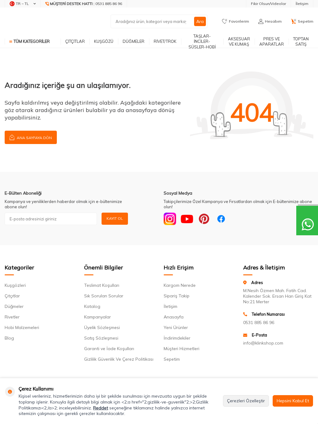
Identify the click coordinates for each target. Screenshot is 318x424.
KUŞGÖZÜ (103, 41)
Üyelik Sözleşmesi (102, 327)
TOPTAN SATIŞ (301, 41)
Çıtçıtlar (12, 296)
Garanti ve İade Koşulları (109, 348)
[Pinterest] (204, 219)
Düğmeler (14, 306)
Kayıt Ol (115, 218)
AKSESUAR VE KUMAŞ (239, 41)
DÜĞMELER (133, 41)
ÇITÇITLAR (75, 41)
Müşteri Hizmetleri (181, 348)
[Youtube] (187, 219)
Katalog (92, 306)
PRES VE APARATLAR (271, 41)
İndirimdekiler (177, 338)
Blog (9, 338)
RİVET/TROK (165, 41)
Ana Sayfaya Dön (34, 137)
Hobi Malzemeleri (22, 327)
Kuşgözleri (15, 285)
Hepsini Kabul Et (293, 401)
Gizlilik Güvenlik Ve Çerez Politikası (118, 359)
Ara (200, 21)
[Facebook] (221, 219)
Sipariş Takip (176, 296)
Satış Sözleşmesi (101, 338)
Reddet (100, 408)
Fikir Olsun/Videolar (268, 3)
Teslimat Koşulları (101, 285)
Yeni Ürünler (176, 327)
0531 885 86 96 (258, 322)
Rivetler (12, 317)
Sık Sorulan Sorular (103, 296)
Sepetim (172, 359)
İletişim (302, 3)
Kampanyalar (97, 317)
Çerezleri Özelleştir (246, 401)
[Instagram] (170, 219)
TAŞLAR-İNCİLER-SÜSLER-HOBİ (202, 41)
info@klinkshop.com (263, 343)
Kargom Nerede (180, 285)
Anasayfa (174, 317)
